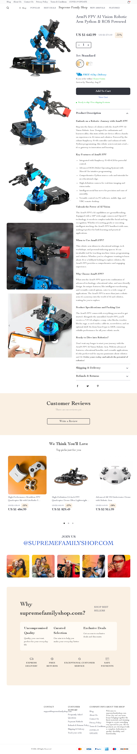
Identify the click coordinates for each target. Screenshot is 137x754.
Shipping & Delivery (76, 729)
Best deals (50, 8)
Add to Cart (103, 91)
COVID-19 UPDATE (78, 2)
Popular (35, 8)
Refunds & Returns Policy (78, 725)
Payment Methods (75, 722)
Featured (114, 8)
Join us (69, 537)
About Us (17, 2)
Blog (9, 2)
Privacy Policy (42, 2)
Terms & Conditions (59, 2)
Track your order (75, 733)
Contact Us (28, 2)
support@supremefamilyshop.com (58, 712)
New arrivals (97, 8)
